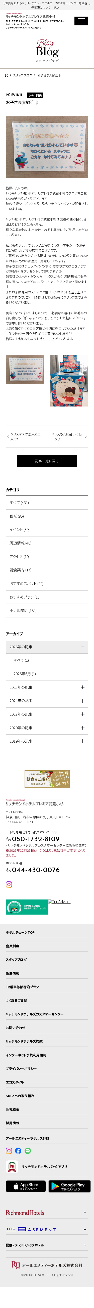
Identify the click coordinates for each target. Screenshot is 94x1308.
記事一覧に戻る (47, 461)
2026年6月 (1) (25, 673)
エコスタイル (15, 1082)
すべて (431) (19, 502)
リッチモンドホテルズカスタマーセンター (35, 1014)
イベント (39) (20, 529)
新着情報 (12, 973)
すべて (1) (21, 660)
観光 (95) (17, 516)
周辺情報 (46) (20, 543)
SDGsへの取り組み (20, 1095)
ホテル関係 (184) (23, 610)
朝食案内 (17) (20, 569)
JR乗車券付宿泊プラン (22, 986)
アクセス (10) (20, 556)
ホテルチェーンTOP (20, 932)
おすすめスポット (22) (26, 583)
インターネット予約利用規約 (26, 1055)
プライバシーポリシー (21, 1068)
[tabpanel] (47, 779)
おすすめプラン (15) (25, 597)
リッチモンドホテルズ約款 (24, 1041)
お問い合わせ (15, 1027)
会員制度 (12, 945)
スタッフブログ (16, 959)
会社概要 (12, 1109)
